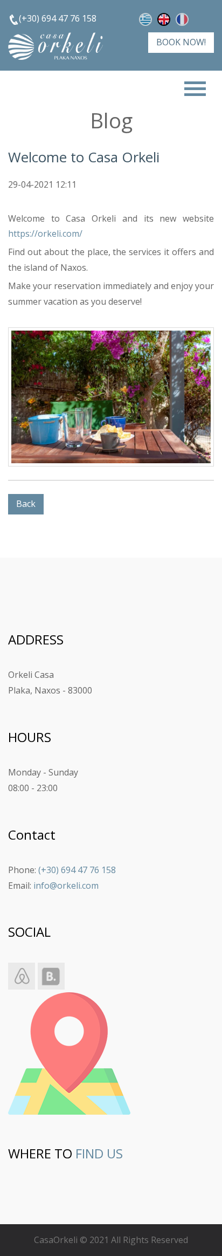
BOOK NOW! (181, 42)
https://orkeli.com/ (45, 233)
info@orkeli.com (66, 885)
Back (26, 504)
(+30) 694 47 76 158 (57, 18)
